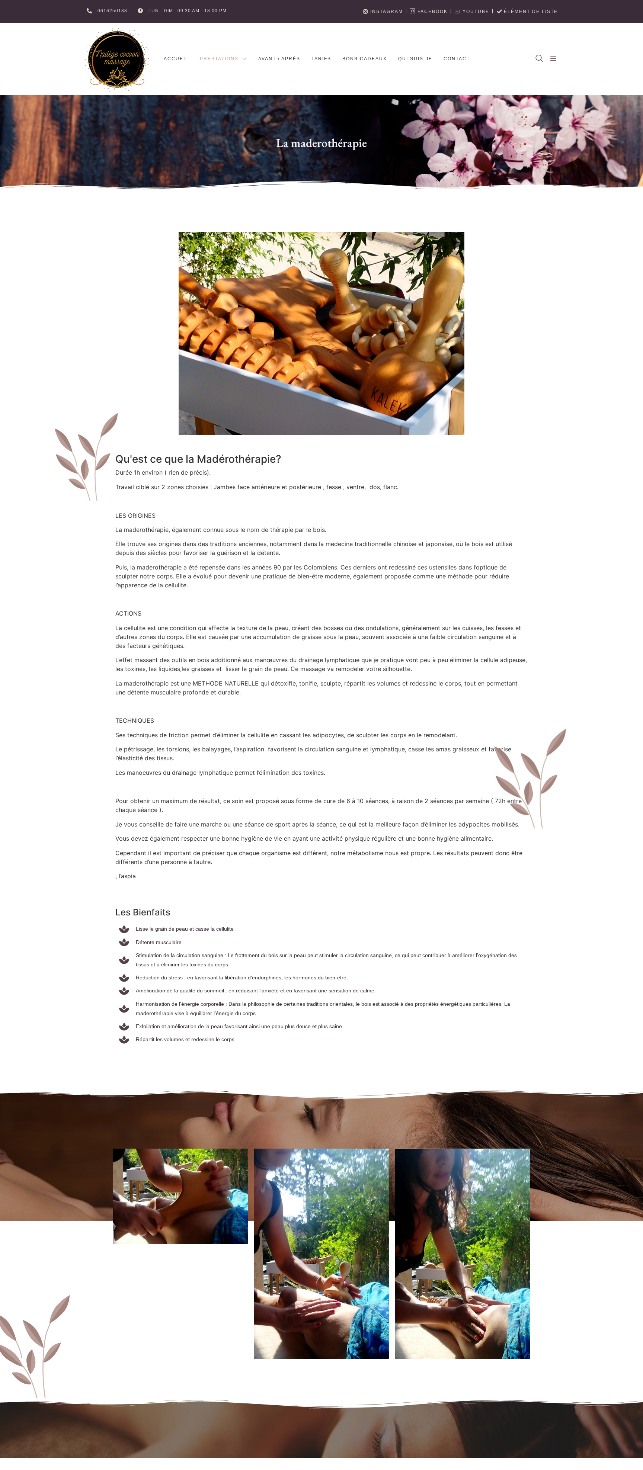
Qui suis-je (415, 58)
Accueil (176, 58)
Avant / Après (279, 58)
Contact (457, 58)
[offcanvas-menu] (553, 59)
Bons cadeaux (364, 58)
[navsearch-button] (539, 58)
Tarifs (321, 58)
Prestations (219, 58)
